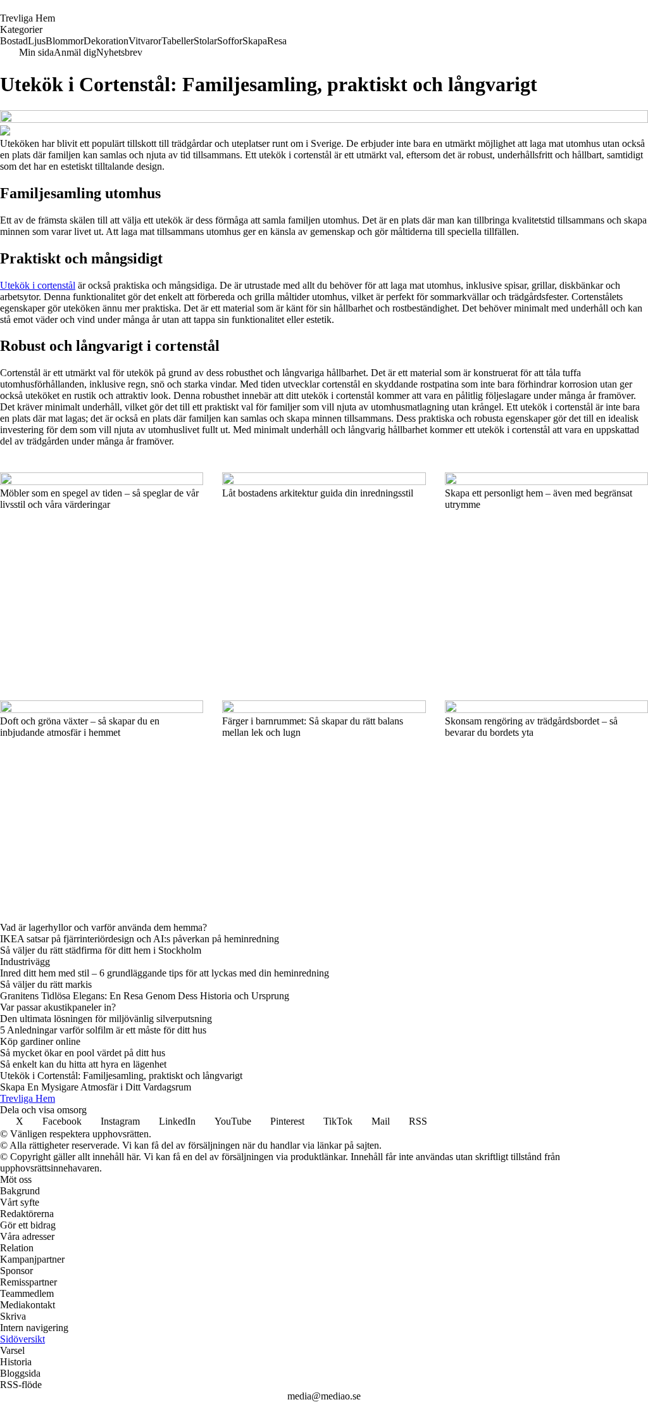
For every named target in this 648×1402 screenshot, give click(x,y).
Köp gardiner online (40, 1041)
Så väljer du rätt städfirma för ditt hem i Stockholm (100, 950)
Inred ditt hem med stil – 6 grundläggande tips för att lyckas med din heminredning (164, 973)
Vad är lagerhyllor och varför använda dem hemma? (103, 927)
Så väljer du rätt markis (46, 984)
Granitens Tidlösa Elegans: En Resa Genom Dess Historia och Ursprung (144, 995)
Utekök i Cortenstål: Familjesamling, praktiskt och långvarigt (121, 1075)
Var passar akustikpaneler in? (58, 1007)
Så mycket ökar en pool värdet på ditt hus (82, 1052)
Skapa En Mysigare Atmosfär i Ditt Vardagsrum (95, 1087)
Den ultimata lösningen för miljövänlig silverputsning (106, 1018)
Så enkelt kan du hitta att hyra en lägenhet (83, 1064)
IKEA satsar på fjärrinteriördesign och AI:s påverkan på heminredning (139, 938)
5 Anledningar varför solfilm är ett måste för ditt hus (103, 1030)
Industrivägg (25, 961)
